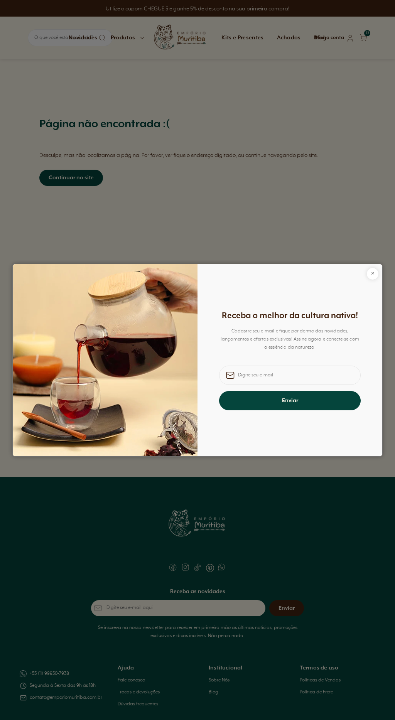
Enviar (290, 401)
